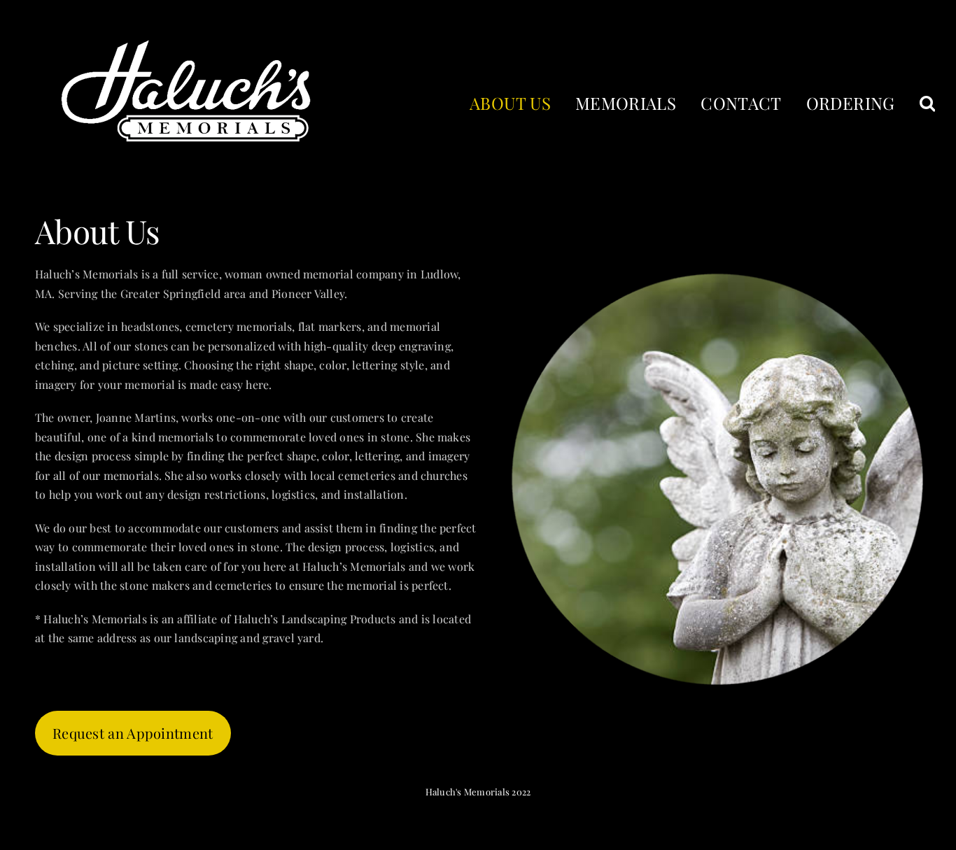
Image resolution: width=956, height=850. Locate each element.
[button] (927, 102)
